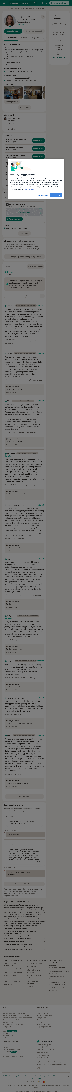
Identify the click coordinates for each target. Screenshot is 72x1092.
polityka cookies (30, 189)
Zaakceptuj (56, 195)
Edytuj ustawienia (42, 195)
